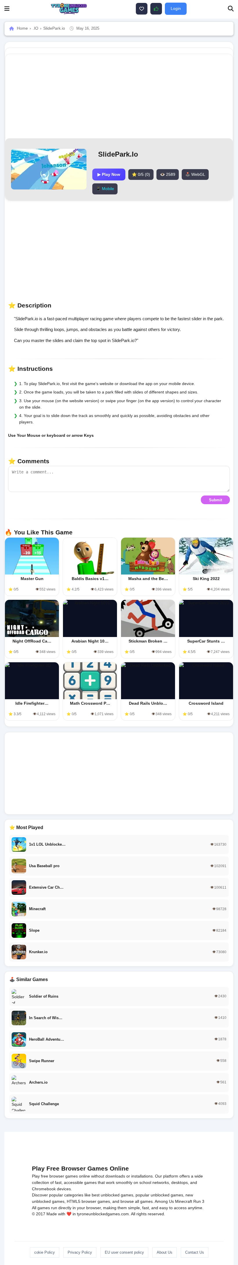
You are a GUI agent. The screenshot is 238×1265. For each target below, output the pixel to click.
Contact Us (194, 1252)
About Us (164, 1252)
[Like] (141, 9)
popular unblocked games (159, 1195)
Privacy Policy (80, 1252)
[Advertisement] (119, 773)
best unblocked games (112, 1195)
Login (176, 8)
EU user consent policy (124, 1252)
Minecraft (183, 1201)
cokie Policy (44, 1252)
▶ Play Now (109, 174)
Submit (215, 500)
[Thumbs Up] (156, 9)
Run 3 (198, 1201)
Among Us (164, 1201)
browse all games (136, 1201)
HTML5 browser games (88, 1201)
